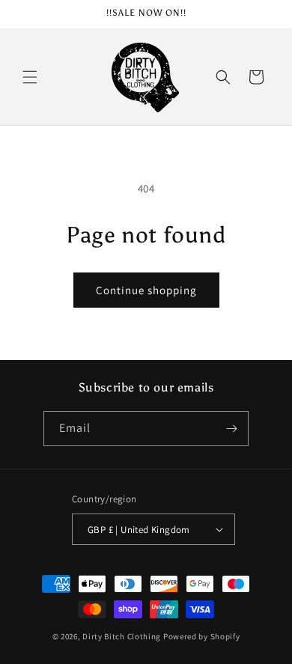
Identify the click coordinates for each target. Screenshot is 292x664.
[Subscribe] (231, 428)
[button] (29, 77)
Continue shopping (146, 290)
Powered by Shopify (201, 636)
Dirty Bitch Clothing (121, 636)
